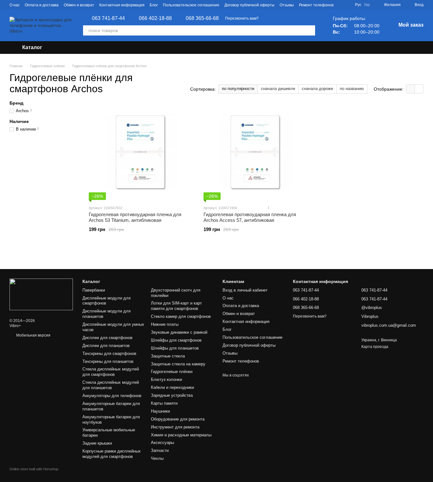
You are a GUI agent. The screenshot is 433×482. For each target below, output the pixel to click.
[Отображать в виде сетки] (410, 89)
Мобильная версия (32, 335)
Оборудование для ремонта (177, 419)
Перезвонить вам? (242, 18)
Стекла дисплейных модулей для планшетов (110, 385)
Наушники (160, 411)
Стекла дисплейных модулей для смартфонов (110, 372)
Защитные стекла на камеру (178, 364)
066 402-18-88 (155, 18)
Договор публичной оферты (249, 5)
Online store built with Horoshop (34, 469)
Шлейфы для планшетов (175, 348)
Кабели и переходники (172, 387)
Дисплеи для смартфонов (107, 337)
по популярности (238, 88)
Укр (367, 5)
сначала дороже (317, 88)
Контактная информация (122, 5)
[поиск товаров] (310, 30)
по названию (352, 88)
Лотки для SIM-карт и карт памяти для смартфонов (176, 306)
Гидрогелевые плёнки (171, 371)
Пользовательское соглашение (191, 5)
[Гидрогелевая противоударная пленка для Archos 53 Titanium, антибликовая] (141, 152)
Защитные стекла (168, 356)
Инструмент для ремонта (175, 427)
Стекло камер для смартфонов (181, 316)
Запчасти (160, 450)
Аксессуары (162, 442)
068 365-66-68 (202, 18)
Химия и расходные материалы (181, 435)
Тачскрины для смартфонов (109, 353)
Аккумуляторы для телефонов (111, 395)
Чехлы (157, 458)
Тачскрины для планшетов (107, 361)
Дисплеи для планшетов (106, 345)
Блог (154, 5)
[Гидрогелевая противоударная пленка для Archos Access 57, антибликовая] (256, 152)
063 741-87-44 (108, 18)
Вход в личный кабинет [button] (245, 290)
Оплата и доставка (42, 5)
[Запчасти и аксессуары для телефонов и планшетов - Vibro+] (41, 294)
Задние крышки (97, 443)
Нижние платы (164, 324)
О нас (15, 5)
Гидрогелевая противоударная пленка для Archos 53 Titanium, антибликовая (135, 217)
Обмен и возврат (79, 5)
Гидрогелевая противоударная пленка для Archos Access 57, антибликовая (250, 217)
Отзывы (287, 5)
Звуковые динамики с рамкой (179, 332)
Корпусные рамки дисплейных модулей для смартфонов (111, 454)
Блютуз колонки (166, 379)
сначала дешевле (278, 88)
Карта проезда (374, 346)
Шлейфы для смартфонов (176, 340)
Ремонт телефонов (316, 5)
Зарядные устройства (172, 395)
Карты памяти (164, 403)
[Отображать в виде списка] (419, 89)
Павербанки (93, 290)
